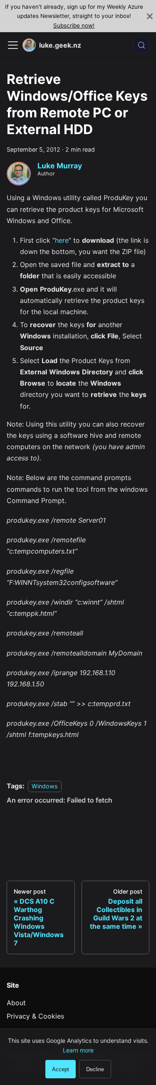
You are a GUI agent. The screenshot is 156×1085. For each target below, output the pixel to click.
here (62, 240)
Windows (45, 786)
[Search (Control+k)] (141, 45)
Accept (60, 1069)
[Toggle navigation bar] (13, 45)
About (16, 1003)
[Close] (150, 16)
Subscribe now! (73, 25)
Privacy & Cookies (35, 1016)
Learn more (78, 1050)
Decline (95, 1069)
